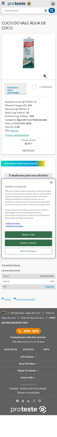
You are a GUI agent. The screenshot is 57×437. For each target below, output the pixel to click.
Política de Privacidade (33, 388)
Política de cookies (13, 223)
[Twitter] (34, 401)
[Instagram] (39, 401)
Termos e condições (28, 392)
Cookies (14, 388)
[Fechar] (51, 182)
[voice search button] (44, 10)
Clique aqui (14, 131)
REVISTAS (28, 349)
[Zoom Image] (45, 76)
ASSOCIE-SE (10, 349)
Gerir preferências (28, 251)
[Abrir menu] (5, 4)
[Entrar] (53, 4)
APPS (46, 349)
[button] (42, 87)
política (44, 430)
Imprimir (7, 299)
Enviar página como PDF (25, 299)
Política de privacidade (14, 226)
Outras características (17, 134)
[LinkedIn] (28, 401)
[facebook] (17, 401)
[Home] (3, 313)
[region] (28, 218)
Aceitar (28, 435)
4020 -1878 (31, 331)
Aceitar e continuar (28, 243)
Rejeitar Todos (28, 235)
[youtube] (23, 401)
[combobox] (28, 10)
